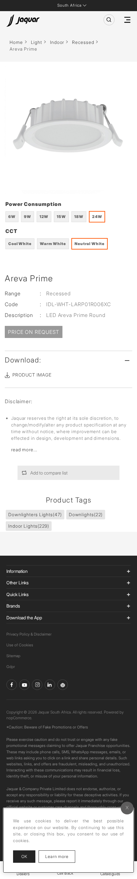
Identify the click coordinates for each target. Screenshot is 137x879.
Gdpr (10, 666)
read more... (24, 449)
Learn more (60, 856)
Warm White (53, 243)
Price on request (33, 332)
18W (78, 216)
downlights (86, 514)
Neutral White (90, 243)
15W (61, 216)
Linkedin (50, 684)
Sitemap (13, 655)
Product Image (32, 374)
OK (24, 856)
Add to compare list (49, 472)
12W (44, 216)
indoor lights (28, 526)
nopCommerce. (19, 717)
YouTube (24, 684)
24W (97, 216)
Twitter (37, 684)
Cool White (20, 243)
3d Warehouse (62, 684)
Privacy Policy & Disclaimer (29, 634)
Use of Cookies (19, 645)
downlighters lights (35, 514)
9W (27, 216)
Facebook (11, 684)
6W (12, 216)
